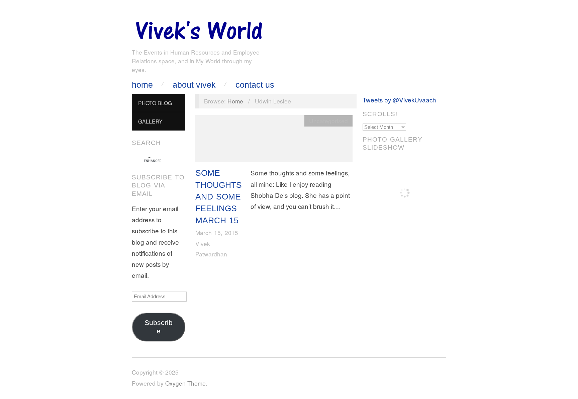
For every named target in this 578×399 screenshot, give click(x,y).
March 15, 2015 (216, 232)
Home (142, 85)
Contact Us (254, 85)
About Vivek (194, 85)
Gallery (150, 121)
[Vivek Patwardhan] (199, 28)
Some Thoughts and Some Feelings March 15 (218, 196)
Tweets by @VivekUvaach (399, 99)
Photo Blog (155, 102)
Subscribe (158, 327)
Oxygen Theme (185, 383)
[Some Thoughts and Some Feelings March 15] (274, 140)
